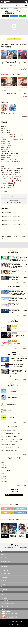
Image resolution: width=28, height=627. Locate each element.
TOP (2, 8)
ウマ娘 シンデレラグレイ (8, 212)
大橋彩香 (11, 174)
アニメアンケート (5, 584)
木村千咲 (17, 176)
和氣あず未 (17, 168)
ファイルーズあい (6, 470)
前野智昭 (4, 467)
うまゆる (4, 228)
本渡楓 (4, 465)
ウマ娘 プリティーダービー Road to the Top (13, 224)
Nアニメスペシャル (5, 573)
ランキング (15, 5)
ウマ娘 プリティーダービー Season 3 (11, 216)
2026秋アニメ (7, 512)
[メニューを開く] (26, 5)
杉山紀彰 (4, 476)
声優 (19, 5)
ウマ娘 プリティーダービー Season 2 (11, 220)
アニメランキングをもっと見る (19, 348)
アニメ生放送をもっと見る (20, 379)
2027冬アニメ (20, 512)
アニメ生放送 (4, 557)
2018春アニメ (7, 8)
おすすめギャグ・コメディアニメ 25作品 (12, 439)
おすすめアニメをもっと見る (20, 454)
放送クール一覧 (4, 566)
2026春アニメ (7, 508)
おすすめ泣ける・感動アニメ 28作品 (11, 433)
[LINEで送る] (22, 16)
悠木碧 (4, 478)
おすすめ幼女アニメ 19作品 (9, 430)
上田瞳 (14, 178)
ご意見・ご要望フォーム (7, 606)
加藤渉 (4, 462)
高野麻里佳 (15, 170)
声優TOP (3, 594)
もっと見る (23, 69)
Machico (16, 172)
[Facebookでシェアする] (14, 16)
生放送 (16, 621)
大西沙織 (17, 181)
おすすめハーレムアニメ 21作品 (10, 441)
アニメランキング (5, 570)
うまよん (4, 232)
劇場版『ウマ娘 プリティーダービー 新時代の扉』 (13, 237)
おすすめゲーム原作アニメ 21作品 (10, 447)
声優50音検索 (4, 598)
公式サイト (3, 191)
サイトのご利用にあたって (7, 603)
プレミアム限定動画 (6, 561)
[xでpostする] (5, 16)
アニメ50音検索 (5, 589)
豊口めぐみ (9, 187)
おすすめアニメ (4, 577)
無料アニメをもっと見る (21, 282)
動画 (13, 621)
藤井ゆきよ (10, 183)
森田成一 (4, 473)
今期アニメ (3, 5)
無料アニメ (9, 5)
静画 (21, 621)
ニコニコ (8, 621)
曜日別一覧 (3, 580)
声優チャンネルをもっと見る (20, 422)
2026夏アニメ (20, 508)
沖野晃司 (10, 185)
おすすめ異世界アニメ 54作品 (9, 436)
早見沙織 (4, 481)
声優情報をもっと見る (21, 315)
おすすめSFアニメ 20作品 (8, 444)
